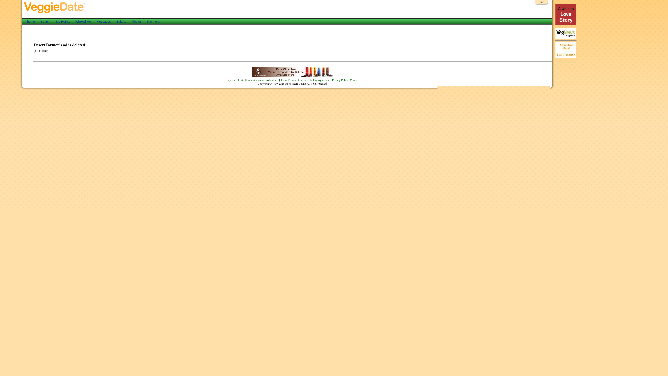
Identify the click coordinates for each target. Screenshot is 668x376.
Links (241, 80)
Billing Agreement (320, 80)
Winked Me (83, 21)
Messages (104, 21)
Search (45, 21)
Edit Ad (121, 21)
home (31, 21)
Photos (137, 21)
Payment (153, 21)
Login (541, 2)
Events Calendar (255, 80)
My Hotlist (63, 21)
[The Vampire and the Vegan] (565, 24)
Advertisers (272, 80)
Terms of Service (298, 80)
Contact (354, 80)
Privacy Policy (340, 80)
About (283, 80)
